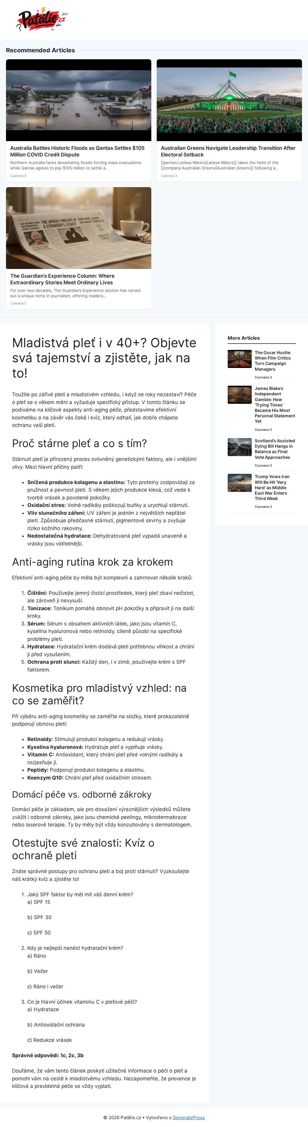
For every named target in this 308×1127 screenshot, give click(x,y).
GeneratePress (189, 1117)
